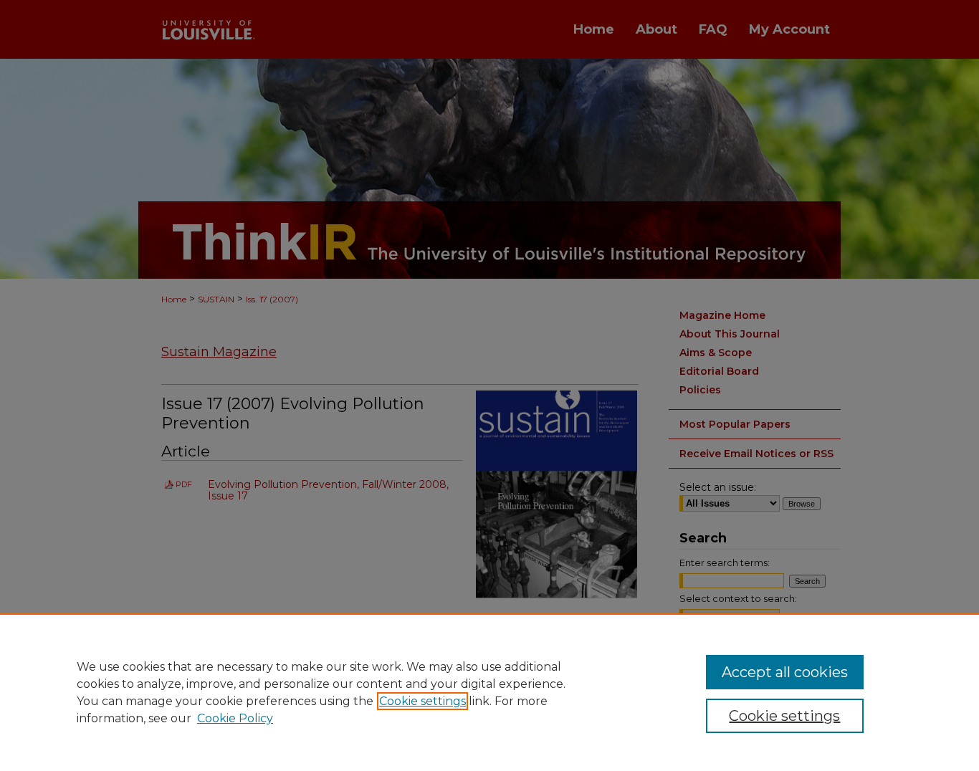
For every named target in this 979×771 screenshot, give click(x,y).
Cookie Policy (235, 718)
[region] (489, 692)
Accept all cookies (785, 672)
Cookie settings (422, 701)
